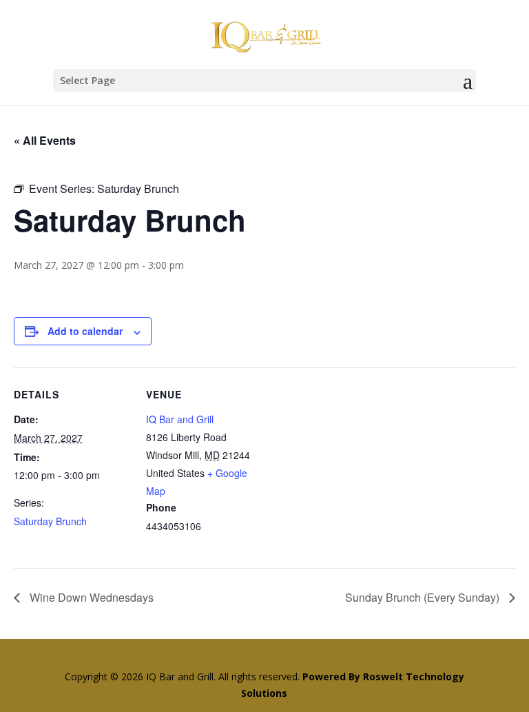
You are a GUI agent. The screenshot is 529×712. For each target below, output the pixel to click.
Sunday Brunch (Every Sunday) (423, 597)
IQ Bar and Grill (180, 419)
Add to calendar (85, 331)
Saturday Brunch (50, 521)
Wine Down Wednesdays (90, 597)
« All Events (45, 140)
